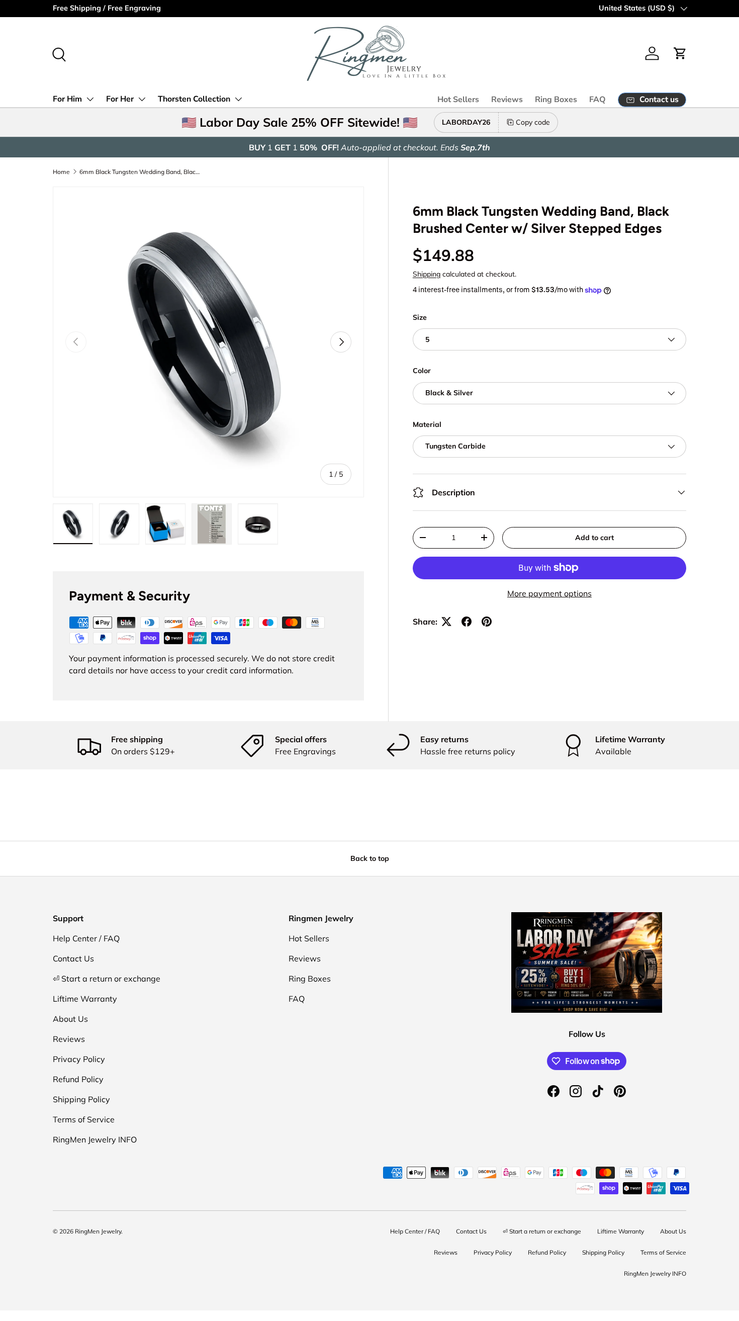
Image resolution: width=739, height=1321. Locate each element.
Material (427, 424)
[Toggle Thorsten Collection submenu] (238, 99)
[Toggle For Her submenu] (142, 99)
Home (61, 171)
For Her (120, 99)
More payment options (549, 593)
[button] (680, 53)
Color (422, 370)
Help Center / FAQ (86, 938)
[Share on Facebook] (466, 621)
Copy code (533, 122)
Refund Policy (78, 1079)
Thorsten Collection (194, 99)
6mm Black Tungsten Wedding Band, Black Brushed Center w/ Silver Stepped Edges (139, 171)
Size (420, 317)
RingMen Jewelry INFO (95, 1139)
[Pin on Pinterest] (487, 621)
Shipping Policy (81, 1099)
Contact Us (73, 958)
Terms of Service (84, 1119)
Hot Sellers (458, 99)
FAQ (597, 99)
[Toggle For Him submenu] (90, 99)
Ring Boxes (556, 99)
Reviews (507, 99)
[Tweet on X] (446, 621)
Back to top (369, 858)
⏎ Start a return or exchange (106, 979)
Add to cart (594, 537)
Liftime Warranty (85, 999)
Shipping (426, 274)
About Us (70, 1019)
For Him (67, 99)
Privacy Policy (79, 1059)
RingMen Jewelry (98, 1231)
